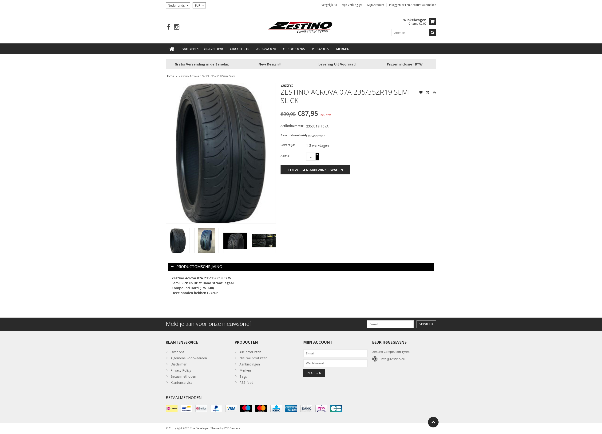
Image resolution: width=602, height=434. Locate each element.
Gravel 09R (213, 48)
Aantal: (286, 156)
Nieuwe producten (253, 358)
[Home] (172, 49)
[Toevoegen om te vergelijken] (427, 93)
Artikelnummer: (292, 126)
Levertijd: (288, 145)
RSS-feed (246, 382)
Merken (342, 48)
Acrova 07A (266, 48)
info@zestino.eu (393, 359)
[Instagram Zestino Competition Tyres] (176, 27)
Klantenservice (181, 382)
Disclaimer (178, 364)
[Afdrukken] (434, 93)
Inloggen (395, 5)
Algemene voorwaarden (188, 358)
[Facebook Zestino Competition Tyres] (169, 27)
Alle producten (250, 352)
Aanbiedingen (249, 364)
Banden (189, 48)
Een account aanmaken (420, 5)
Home (170, 76)
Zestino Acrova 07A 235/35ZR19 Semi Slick (207, 76)
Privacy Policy (180, 370)
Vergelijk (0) (329, 5)
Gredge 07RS (294, 48)
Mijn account (375, 5)
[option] (177, 240)
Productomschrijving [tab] (199, 266)
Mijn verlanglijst (352, 5)
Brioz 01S (320, 48)
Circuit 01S (239, 48)
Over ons (177, 352)
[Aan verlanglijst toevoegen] (421, 93)
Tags (243, 376)
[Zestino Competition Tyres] (301, 26)
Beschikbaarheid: (292, 135)
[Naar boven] (433, 422)
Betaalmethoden (183, 376)
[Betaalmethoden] (172, 408)
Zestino (287, 85)
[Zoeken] (432, 32)
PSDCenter (231, 428)
